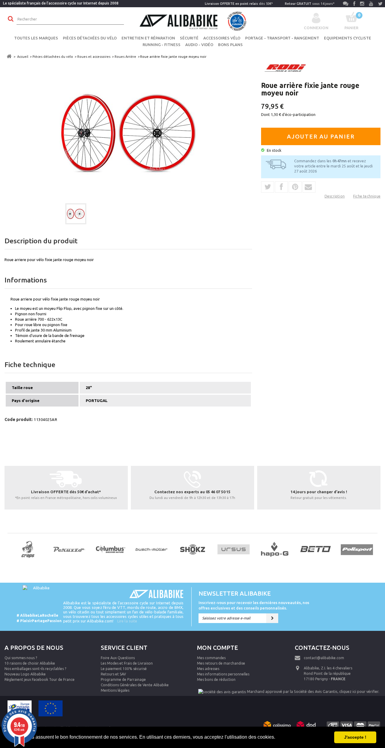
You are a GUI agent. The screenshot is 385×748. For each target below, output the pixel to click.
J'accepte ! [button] (355, 737)
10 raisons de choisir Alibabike (30, 663)
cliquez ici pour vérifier (358, 691)
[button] (277, 738)
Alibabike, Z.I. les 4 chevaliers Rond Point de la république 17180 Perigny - (328, 673)
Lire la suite (127, 621)
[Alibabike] (192, 20)
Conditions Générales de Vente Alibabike (135, 685)
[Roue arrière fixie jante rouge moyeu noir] (76, 214)
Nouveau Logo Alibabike (25, 674)
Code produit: (19, 419)
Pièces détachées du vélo (90, 38)
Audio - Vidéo (199, 44)
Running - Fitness (161, 44)
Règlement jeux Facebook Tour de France (40, 679)
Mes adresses (208, 669)
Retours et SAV (113, 674)
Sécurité (189, 38)
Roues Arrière (125, 56)
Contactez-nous (322, 647)
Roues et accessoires (93, 56)
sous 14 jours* (309, 3)
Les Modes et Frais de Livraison (127, 663)
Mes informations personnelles (223, 674)
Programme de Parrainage (123, 679)
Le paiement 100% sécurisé (124, 669)
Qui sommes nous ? (21, 658)
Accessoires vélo (221, 38)
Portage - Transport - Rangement (282, 38)
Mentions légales (115, 690)
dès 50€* (239, 3)
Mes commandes (211, 658)
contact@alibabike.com (324, 658)
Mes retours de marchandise (221, 663)
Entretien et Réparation (148, 38)
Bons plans (230, 44)
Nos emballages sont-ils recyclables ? (35, 669)
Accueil (22, 56)
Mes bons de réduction (216, 679)
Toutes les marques (36, 38)
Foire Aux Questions (118, 658)
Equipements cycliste (347, 38)
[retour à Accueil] (9, 56)
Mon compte (217, 647)
